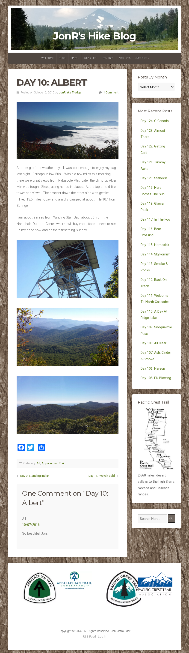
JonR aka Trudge (70, 92)
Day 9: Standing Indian (35, 475)
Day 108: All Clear (153, 343)
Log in (102, 636)
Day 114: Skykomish (155, 254)
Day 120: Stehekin (154, 178)
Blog (62, 58)
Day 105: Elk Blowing (156, 378)
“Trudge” (108, 58)
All (38, 463)
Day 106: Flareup (153, 369)
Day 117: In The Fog (155, 220)
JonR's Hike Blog (94, 36)
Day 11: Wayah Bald (102, 475)
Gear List (90, 58)
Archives (125, 58)
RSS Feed (89, 636)
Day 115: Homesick (155, 245)
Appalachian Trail (53, 463)
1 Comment (110, 92)
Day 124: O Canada (155, 121)
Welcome (47, 58)
